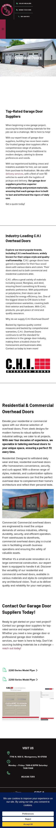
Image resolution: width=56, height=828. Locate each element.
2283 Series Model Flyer (21, 670)
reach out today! (11, 648)
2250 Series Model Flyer (21, 679)
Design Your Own (25, 10)
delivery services (14, 173)
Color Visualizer (25, 3)
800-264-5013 (24, 16)
